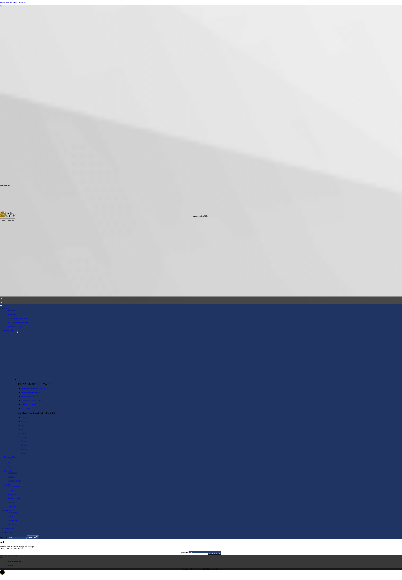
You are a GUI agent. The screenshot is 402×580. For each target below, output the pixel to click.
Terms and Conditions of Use (14, 561)
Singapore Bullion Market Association (12, 2)
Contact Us (8, 532)
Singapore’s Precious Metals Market (33, 388)
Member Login (9, 528)
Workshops (12, 506)
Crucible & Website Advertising (18, 322)
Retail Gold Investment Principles (32, 400)
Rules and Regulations (28, 404)
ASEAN (24, 417)
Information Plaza (10, 457)
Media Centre (8, 510)
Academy (11, 490)
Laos (22, 425)
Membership (8, 471)
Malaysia (24, 429)
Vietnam (23, 449)
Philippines (24, 441)
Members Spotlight (14, 481)
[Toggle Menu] (1, 305)
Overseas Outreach (14, 498)
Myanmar (24, 437)
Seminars (11, 502)
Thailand (24, 445)
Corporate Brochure (15, 326)
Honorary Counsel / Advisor (17, 318)
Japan (23, 453)
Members (11, 477)
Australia (24, 433)
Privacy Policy (10, 565)
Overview (11, 310)
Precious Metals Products (29, 396)
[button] (201, 242)
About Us (7, 308)
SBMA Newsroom (14, 486)
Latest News (12, 512)
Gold (10, 459)
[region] (201, 246)
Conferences (12, 494)
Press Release (12, 520)
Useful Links (25, 408)
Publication (12, 524)
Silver (10, 463)
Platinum (11, 467)
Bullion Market (9, 330)
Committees (12, 314)
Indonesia (24, 421)
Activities (7, 485)
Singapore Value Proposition (30, 392)
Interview (11, 516)
